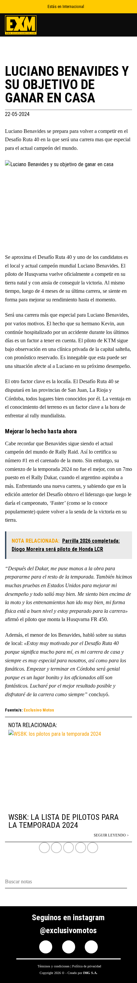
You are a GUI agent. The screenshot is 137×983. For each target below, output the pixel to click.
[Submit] (129, 882)
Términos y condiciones (53, 966)
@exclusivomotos (68, 930)
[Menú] (128, 25)
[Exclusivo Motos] (30, 25)
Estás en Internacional (66, 6)
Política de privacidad (86, 966)
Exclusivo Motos (39, 710)
